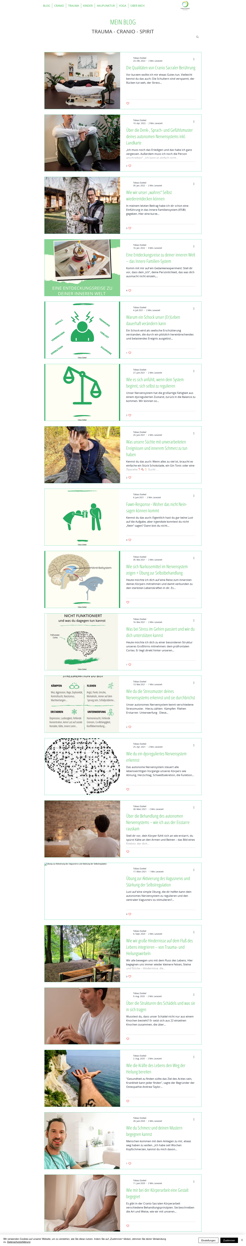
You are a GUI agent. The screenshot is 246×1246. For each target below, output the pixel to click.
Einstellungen (208, 1240)
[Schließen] (242, 1240)
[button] (197, 37)
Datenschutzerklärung (18, 1241)
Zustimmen (229, 1240)
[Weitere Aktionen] (195, 59)
